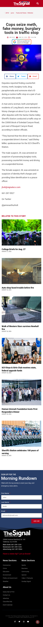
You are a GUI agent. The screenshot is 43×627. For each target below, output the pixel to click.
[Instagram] (24, 621)
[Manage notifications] (37, 622)
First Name (5, 493)
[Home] (2, 13)
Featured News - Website (24, 13)
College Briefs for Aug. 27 (13, 249)
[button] (5, 3)
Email (3, 511)
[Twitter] (19, 621)
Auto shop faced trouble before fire (18, 287)
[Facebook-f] (15, 621)
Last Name (5, 502)
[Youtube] (28, 621)
